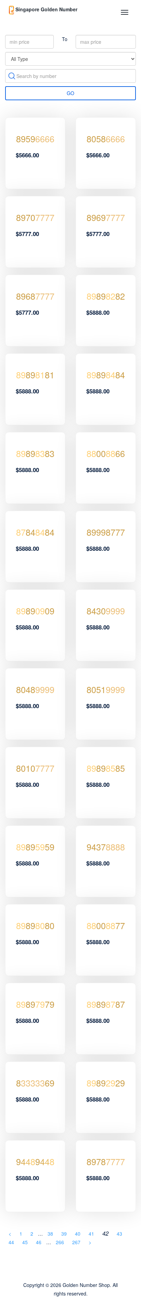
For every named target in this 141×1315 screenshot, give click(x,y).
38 (50, 1233)
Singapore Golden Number (45, 9)
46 (38, 1242)
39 (64, 1233)
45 (25, 1242)
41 (91, 1233)
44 (11, 1242)
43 (119, 1233)
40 (77, 1233)
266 (60, 1242)
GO (70, 93)
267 (76, 1242)
